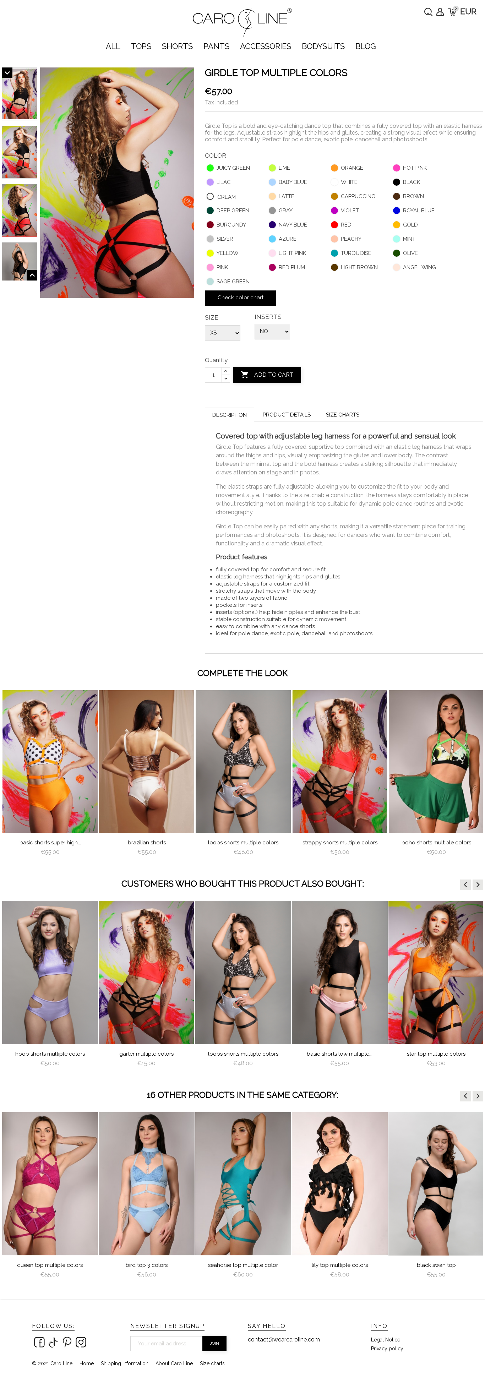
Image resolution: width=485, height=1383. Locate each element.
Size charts (342, 415)
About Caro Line (174, 1363)
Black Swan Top (436, 1265)
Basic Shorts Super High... (50, 842)
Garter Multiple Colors (146, 1054)
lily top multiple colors (340, 1265)
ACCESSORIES (265, 46)
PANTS (216, 46)
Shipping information (124, 1363)
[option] (50, 775)
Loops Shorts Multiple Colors (243, 842)
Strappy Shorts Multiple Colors (340, 842)
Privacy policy (387, 1348)
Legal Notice (385, 1340)
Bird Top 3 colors (147, 1265)
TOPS (141, 46)
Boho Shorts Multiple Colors (436, 842)
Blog (365, 46)
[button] (465, 885)
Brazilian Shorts (147, 842)
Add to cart (267, 374)
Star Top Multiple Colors (436, 1054)
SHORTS (177, 46)
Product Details (287, 415)
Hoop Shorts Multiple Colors (50, 1054)
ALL (113, 46)
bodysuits (323, 46)
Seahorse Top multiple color (243, 1265)
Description (229, 415)
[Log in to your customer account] (440, 12)
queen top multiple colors (50, 1265)
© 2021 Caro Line (52, 1363)
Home (87, 1363)
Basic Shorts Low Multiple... (339, 1054)
